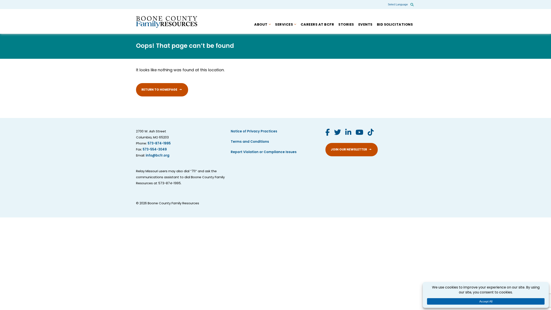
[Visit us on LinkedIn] (348, 133)
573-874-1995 (159, 143)
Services (284, 24)
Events (365, 24)
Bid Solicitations (395, 24)
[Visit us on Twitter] (337, 133)
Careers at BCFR (317, 24)
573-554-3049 (155, 149)
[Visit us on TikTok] (371, 133)
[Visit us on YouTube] (359, 133)
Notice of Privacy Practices (254, 131)
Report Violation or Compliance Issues (264, 152)
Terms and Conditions (250, 142)
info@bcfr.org (157, 155)
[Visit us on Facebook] (327, 133)
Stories (346, 24)
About (261, 24)
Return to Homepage (159, 89)
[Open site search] (412, 4)
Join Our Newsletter (349, 149)
